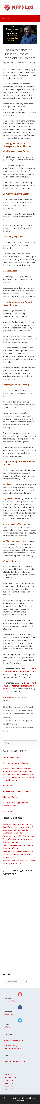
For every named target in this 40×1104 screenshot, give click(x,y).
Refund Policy (9, 1083)
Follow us (7, 1027)
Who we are (8, 1075)
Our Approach (9, 1080)
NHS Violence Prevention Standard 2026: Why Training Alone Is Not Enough (18, 854)
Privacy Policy (9, 1086)
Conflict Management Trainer (16, 791)
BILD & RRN (8, 811)
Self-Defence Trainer (12, 757)
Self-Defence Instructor (19, 713)
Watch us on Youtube (10, 1001)
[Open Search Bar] (36, 18)
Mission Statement (10, 1077)
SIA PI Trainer (9, 785)
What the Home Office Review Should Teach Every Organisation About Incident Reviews (19, 839)
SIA (21, 717)
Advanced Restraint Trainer (13, 1040)
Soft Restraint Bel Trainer (12, 1048)
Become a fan (8, 1014)
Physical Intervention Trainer (16, 763)
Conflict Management (15, 707)
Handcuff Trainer (11, 797)
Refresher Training (10, 1046)
